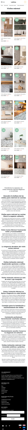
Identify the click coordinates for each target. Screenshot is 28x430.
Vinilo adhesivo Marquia (6, 121)
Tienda (2, 393)
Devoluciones (4, 401)
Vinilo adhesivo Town (5, 176)
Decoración (6, 5)
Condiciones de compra (6, 399)
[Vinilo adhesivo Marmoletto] (20, 82)
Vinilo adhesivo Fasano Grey (6, 39)
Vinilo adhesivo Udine (18, 176)
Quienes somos (4, 390)
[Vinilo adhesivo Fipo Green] (20, 27)
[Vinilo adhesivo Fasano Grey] (7, 27)
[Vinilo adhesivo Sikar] (7, 137)
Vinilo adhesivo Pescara (19, 121)
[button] (25, 2)
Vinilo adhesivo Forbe (18, 66)
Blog (2, 386)
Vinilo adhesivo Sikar (5, 148)
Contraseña (4, 415)
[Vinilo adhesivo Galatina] (7, 82)
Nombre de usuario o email (7, 410)
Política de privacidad (5, 404)
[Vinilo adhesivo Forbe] (20, 55)
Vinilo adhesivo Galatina (6, 94)
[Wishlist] (11, 19)
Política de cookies (5, 402)
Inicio (2, 5)
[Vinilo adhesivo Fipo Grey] (7, 55)
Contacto (3, 389)
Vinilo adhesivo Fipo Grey (6, 66)
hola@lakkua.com (11, 379)
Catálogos (3, 387)
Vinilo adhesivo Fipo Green (19, 38)
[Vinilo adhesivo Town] (7, 164)
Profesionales (4, 391)
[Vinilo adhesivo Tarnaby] (20, 137)
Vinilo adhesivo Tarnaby (19, 148)
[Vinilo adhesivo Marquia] (7, 110)
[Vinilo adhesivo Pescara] (20, 110)
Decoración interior (12, 5)
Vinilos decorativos (20, 5)
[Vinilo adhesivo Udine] (20, 164)
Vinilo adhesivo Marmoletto (20, 94)
